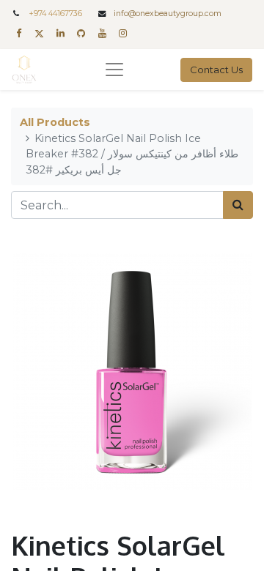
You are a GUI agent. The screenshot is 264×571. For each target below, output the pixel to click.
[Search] (238, 205)
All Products (55, 122)
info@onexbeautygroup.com (167, 13)
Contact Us (216, 69)
